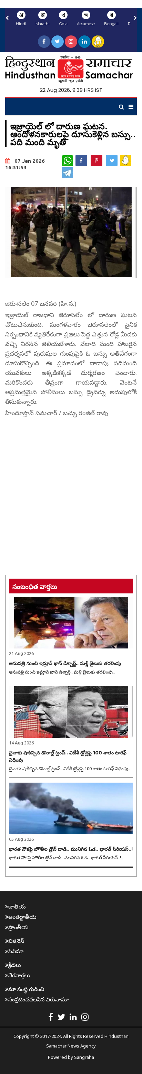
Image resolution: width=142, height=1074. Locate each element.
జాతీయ (17, 906)
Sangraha (84, 1057)
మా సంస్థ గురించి (26, 989)
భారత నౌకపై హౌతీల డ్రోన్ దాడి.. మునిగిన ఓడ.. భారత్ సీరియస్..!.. (66, 857)
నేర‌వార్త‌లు (19, 975)
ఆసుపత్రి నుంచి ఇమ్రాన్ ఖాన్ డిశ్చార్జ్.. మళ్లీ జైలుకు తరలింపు (65, 663)
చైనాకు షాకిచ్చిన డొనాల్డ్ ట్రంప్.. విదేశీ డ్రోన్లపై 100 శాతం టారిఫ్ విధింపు (67, 756)
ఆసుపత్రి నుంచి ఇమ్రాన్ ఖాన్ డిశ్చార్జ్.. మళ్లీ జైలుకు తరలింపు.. (62, 671)
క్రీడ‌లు (14, 965)
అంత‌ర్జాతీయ (22, 917)
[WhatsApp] (67, 160)
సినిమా (15, 951)
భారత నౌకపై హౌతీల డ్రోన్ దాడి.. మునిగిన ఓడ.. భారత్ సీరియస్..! (71, 849)
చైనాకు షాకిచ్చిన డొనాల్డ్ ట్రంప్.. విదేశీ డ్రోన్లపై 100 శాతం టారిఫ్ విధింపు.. (69, 768)
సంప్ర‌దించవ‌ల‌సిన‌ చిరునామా (38, 999)
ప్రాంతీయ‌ (18, 927)
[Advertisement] (71, 490)
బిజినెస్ (16, 941)
